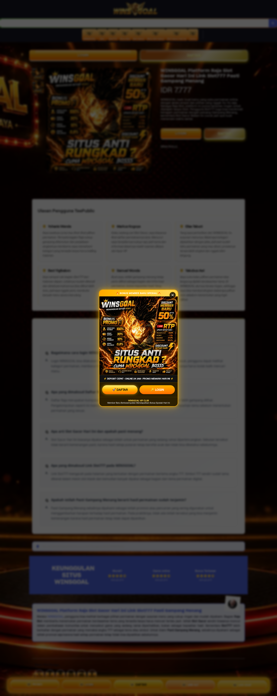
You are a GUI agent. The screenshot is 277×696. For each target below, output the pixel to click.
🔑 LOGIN (157, 389)
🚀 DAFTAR (120, 389)
